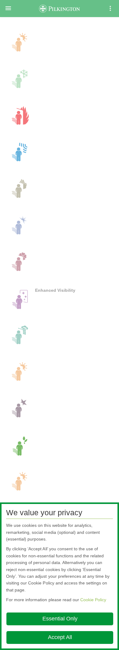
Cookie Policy (93, 599)
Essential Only (60, 619)
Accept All (60, 637)
